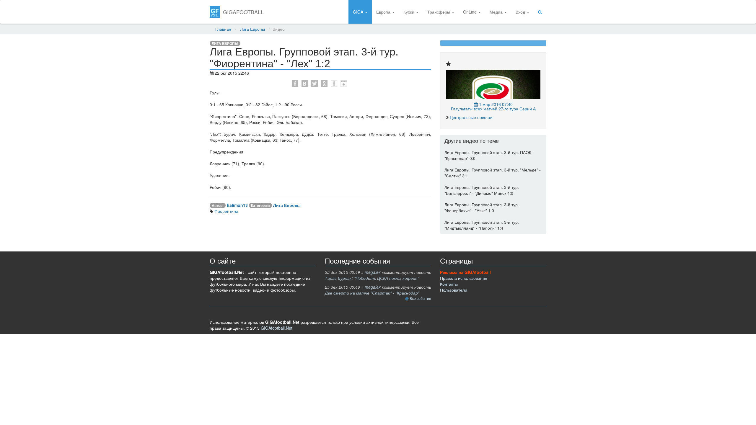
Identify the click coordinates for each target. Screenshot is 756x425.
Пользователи (453, 290)
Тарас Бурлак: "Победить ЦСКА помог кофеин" (372, 278)
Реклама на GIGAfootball (465, 272)
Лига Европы (252, 29)
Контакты (449, 284)
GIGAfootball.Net (276, 328)
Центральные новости (471, 117)
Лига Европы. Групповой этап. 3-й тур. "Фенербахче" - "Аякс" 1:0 (481, 207)
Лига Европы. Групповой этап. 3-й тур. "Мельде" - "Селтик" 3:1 (492, 173)
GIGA (358, 12)
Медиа (497, 12)
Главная (223, 29)
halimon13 (237, 205)
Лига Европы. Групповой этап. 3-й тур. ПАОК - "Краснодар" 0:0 (489, 155)
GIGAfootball (243, 12)
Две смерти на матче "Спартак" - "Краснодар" (372, 293)
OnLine (470, 12)
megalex (373, 272)
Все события (420, 298)
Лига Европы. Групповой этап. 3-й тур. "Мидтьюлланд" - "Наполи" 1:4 (481, 225)
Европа (384, 12)
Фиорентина (225, 211)
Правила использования (463, 278)
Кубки (409, 12)
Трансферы (439, 12)
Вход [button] (521, 12)
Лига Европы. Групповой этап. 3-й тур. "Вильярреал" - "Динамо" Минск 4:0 (481, 190)
